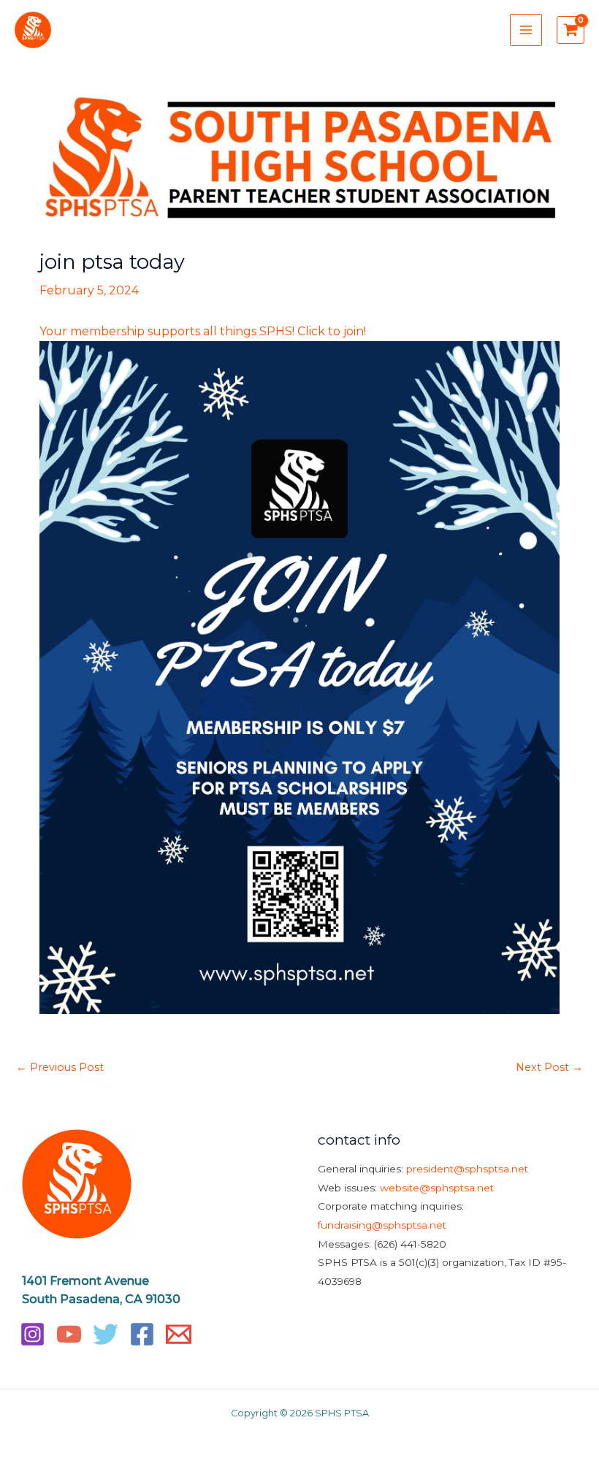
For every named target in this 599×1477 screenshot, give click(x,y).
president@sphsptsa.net (467, 1169)
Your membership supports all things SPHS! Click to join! (202, 331)
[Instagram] (32, 1334)
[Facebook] (142, 1334)
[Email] (179, 1334)
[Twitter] (105, 1334)
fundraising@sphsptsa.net (382, 1225)
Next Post (549, 1067)
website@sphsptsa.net (437, 1188)
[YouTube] (69, 1334)
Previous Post (60, 1067)
